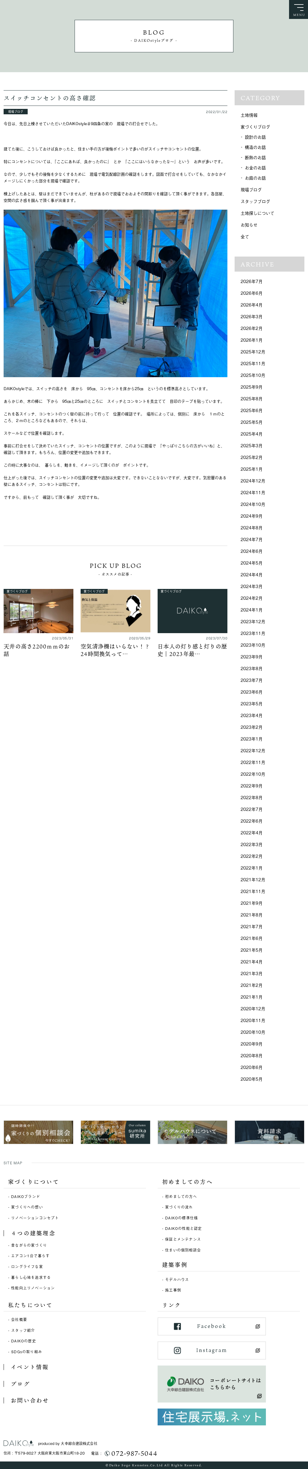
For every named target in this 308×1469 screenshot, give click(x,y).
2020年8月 (252, 1055)
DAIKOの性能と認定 (183, 1228)
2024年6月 (252, 551)
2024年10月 (253, 504)
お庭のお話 (255, 177)
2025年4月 (252, 433)
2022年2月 (252, 856)
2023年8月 (252, 668)
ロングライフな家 (27, 1266)
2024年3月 (252, 586)
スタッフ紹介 (23, 1330)
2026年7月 (252, 281)
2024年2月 (252, 598)
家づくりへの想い (27, 1207)
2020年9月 (252, 1043)
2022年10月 (253, 774)
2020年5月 (252, 1079)
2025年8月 (252, 398)
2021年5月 (252, 950)
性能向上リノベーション (33, 1288)
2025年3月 (252, 445)
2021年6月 (252, 938)
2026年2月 (252, 328)
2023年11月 (253, 633)
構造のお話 (255, 147)
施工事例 (173, 1290)
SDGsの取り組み (26, 1351)
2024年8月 (252, 527)
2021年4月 (252, 961)
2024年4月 (252, 574)
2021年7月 (252, 926)
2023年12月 (253, 621)
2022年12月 (253, 750)
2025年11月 (253, 363)
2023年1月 (252, 738)
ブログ (20, 1384)
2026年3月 (252, 316)
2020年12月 (253, 1008)
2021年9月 (252, 903)
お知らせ (249, 224)
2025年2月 (252, 457)
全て (245, 236)
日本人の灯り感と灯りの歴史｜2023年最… (192, 650)
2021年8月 (252, 914)
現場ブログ (251, 189)
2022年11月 (253, 762)
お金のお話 (255, 167)
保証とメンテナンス (183, 1239)
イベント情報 (30, 1367)
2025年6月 (252, 410)
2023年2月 (252, 727)
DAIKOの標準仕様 (181, 1218)
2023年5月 (252, 703)
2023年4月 (252, 715)
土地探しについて (257, 213)
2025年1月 (252, 469)
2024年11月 (253, 492)
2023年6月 (252, 691)
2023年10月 (253, 645)
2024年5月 (252, 562)
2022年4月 (252, 832)
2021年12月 (253, 879)
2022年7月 (252, 809)
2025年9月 (252, 386)
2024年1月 (252, 609)
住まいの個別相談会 (183, 1250)
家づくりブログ (255, 126)
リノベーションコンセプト (35, 1218)
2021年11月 (253, 891)
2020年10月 (253, 1032)
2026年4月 (252, 304)
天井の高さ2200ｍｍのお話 (37, 650)
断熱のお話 (255, 157)
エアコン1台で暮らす (30, 1255)
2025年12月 (253, 351)
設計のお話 (255, 137)
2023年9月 (252, 656)
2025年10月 (253, 375)
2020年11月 (253, 1020)
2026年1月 (252, 340)
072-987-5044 (134, 1453)
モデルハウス (177, 1279)
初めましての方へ (181, 1196)
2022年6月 (252, 821)
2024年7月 (252, 539)
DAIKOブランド (25, 1196)
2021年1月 (252, 996)
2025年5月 (252, 422)
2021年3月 (252, 973)
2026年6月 (252, 293)
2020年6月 (252, 1067)
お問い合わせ (30, 1400)
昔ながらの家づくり (29, 1245)
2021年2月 (252, 985)
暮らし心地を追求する (31, 1277)
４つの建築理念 (33, 1233)
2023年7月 (252, 680)
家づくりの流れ (179, 1207)
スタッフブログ (255, 201)
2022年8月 (252, 797)
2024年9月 (252, 516)
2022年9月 (252, 785)
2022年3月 (252, 844)
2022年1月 (252, 867)
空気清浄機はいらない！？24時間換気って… (115, 650)
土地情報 (249, 115)
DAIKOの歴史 (23, 1341)
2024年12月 (253, 480)
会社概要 (19, 1319)
